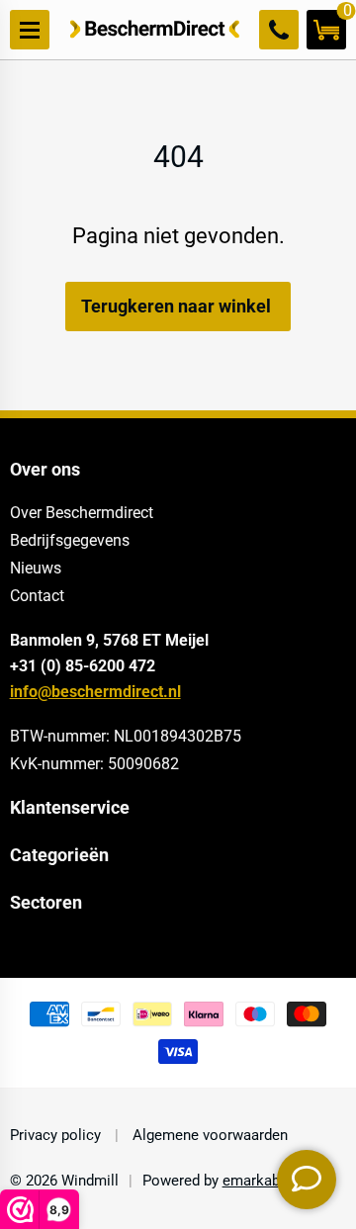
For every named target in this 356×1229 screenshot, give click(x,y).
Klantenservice (70, 808)
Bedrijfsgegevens (70, 540)
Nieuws (35, 568)
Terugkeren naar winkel (176, 306)
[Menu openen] (29, 29)
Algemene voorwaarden (208, 1135)
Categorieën (59, 855)
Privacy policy (57, 1135)
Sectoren (46, 903)
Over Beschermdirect (81, 512)
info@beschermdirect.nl (95, 691)
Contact (37, 595)
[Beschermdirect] (154, 30)
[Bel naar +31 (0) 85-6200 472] (279, 29)
